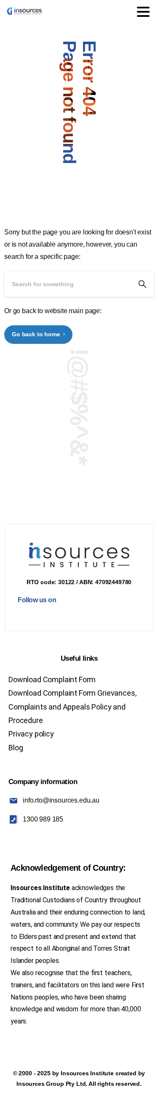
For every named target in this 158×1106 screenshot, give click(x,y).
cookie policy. (59, 1097)
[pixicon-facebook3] (17, 614)
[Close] (141, 1091)
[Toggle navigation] (143, 12)
